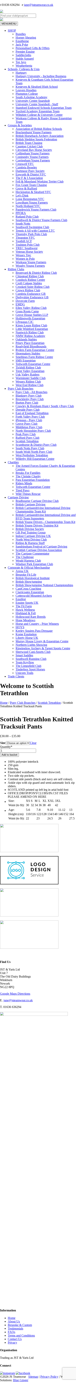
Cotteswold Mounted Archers (34, 595)
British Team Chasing (29, 142)
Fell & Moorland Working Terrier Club (40, 181)
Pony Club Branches (20, 388)
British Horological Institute (33, 578)
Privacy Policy (49, 1376)
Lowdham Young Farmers (32, 202)
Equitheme (22, 41)
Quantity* (6, 746)
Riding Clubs (16, 269)
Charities (13, 462)
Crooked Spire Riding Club (32, 286)
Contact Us (15, 1339)
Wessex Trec (23, 255)
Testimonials (15, 1328)
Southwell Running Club (31, 658)
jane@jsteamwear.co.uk (38, 4)
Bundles (21, 34)
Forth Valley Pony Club (30, 416)
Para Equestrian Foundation (33, 479)
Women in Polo (25, 258)
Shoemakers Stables (28, 353)
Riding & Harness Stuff (30, 543)
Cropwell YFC (25, 164)
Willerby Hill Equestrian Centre (35, 458)
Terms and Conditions (21, 1335)
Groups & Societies (20, 125)
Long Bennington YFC (30, 199)
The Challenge (25, 557)
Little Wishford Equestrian (32, 329)
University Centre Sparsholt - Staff (37, 104)
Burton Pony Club (27, 402)
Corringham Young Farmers (33, 160)
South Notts (23, 223)
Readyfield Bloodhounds (31, 346)
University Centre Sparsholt (33, 100)
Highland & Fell (26, 613)
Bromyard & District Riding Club (36, 272)
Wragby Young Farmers (30, 265)
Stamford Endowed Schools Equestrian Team (44, 107)
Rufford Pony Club (27, 437)
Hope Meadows (25, 620)
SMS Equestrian (26, 360)
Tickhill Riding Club (28, 367)
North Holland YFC (28, 206)
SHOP (12, 30)
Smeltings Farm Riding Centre (34, 357)
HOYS (20, 627)
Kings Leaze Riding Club (31, 325)
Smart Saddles (24, 655)
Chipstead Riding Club (30, 276)
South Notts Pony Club (30, 448)
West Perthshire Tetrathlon (32, 455)
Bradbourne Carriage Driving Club (37, 501)
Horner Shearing (26, 37)
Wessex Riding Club (28, 381)
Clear (33, 743)
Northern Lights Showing (31, 644)
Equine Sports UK (27, 602)
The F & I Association (29, 178)
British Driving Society (30, 529)
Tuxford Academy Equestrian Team (37, 111)
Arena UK (22, 571)
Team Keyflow (25, 662)
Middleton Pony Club (29, 427)
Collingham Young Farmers (32, 153)
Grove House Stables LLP (32, 314)
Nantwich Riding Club (30, 332)
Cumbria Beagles (26, 167)
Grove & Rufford (26, 188)
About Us (14, 1321)
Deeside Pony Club (28, 409)
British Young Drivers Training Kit (37, 525)
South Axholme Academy (31, 97)
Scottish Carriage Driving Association (39, 550)
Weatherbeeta (24, 65)
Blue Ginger (20, 1380)
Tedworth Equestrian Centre (33, 364)
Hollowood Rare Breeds (31, 616)
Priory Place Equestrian (30, 343)
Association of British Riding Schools (39, 128)
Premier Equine (25, 51)
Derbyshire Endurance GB (32, 297)
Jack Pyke (22, 44)
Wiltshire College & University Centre (39, 114)
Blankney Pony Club (29, 395)
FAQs (11, 1332)
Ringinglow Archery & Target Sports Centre (43, 648)
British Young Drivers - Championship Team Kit (45, 522)
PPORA (21, 213)
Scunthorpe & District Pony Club (36, 444)
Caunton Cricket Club (29, 146)
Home (4, 702)
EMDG (20, 304)
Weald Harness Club (28, 560)
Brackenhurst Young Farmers (33, 132)
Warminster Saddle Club (31, 378)
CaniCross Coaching (28, 588)
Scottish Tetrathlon (27, 441)
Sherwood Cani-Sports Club (33, 651)
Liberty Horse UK (27, 637)
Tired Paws (22, 490)
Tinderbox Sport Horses (30, 669)
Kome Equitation (26, 634)
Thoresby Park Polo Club (31, 234)
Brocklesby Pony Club (30, 399)
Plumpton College (27, 93)
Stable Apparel (25, 58)
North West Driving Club (31, 539)
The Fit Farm (24, 606)
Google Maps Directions (15, 993)
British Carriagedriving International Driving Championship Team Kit (43, 509)
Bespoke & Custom (20, 1325)
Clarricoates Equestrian (30, 592)
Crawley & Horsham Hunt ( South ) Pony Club (45, 406)
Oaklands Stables (26, 339)
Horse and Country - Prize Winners (37, 623)
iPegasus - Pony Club (29, 420)
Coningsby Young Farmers (32, 157)
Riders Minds (24, 483)
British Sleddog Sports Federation (36, 139)
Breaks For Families (28, 472)
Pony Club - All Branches (31, 392)
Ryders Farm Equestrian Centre (35, 350)
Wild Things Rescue (28, 494)
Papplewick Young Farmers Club (36, 209)
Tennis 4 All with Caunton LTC (35, 230)
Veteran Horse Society (29, 251)
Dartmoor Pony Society (30, 171)
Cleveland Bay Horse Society (34, 150)
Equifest (21, 599)
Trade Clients (16, 676)
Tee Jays (21, 62)
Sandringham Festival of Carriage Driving (41, 546)
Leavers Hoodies (26, 90)
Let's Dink (22, 195)
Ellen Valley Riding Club (31, 307)
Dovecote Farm (25, 300)
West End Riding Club (29, 385)
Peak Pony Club (26, 434)
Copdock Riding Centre (30, 279)
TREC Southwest (26, 248)
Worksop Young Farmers (31, 262)
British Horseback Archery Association (40, 135)
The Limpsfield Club (28, 666)
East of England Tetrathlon (32, 413)
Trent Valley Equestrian (30, 371)
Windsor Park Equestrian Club (34, 564)
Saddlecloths (23, 55)
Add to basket (9, 754)
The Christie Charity (28, 476)
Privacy (12, 1342)
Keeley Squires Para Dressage (34, 630)
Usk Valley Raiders (27, 374)
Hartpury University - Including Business (41, 76)
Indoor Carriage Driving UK (33, 536)
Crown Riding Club (28, 290)
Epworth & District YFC (31, 174)
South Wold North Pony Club (34, 451)
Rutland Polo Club (27, 216)
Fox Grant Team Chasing (31, 185)
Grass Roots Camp (27, 311)
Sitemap (33, 1376)
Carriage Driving (18, 497)
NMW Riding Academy (30, 336)
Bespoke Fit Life (26, 574)
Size (2, 743)
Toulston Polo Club (28, 244)
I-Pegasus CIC (25, 322)
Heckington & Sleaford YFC (33, 192)
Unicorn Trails (24, 673)
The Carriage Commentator (32, 553)
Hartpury (21, 72)
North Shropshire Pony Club (33, 430)
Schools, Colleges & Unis (24, 69)
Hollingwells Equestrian (30, 318)
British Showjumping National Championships (44, 585)
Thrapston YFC (25, 237)
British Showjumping (29, 581)
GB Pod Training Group (31, 532)
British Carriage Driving (30, 504)
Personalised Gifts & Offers (32, 48)
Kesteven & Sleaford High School (37, 86)
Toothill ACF (24, 241)
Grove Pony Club (26, 423)
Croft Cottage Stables (29, 283)
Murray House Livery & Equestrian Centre (42, 641)
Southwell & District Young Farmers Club (41, 220)
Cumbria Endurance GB (31, 293)
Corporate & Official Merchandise (29, 567)
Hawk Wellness (25, 609)
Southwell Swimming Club (32, 227)
